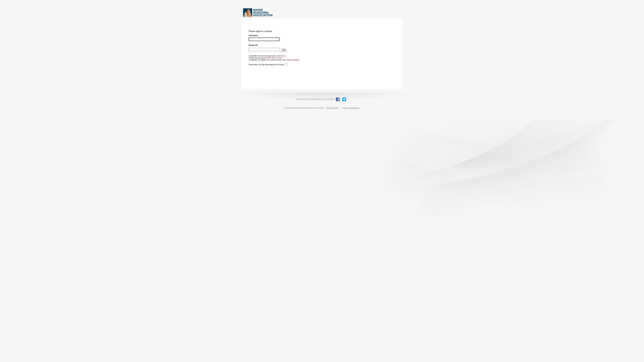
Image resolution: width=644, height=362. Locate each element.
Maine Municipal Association (277, 12)
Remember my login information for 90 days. (267, 65)
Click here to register (290, 60)
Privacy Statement (351, 108)
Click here (281, 56)
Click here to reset (274, 58)
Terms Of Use (332, 108)
